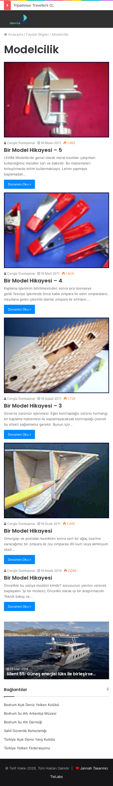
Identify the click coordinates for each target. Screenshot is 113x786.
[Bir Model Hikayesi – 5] (56, 99)
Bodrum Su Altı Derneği (23, 722)
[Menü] (106, 19)
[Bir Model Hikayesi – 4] (56, 230)
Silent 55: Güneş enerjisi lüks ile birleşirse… (51, 674)
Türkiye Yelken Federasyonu (27, 748)
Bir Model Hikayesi (28, 530)
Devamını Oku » (19, 184)
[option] (56, 650)
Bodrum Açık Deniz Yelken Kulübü (31, 705)
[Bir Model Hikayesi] (56, 480)
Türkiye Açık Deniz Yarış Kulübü (29, 739)
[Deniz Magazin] (22, 19)
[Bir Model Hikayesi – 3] (56, 355)
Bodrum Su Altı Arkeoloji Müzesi (30, 713)
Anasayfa (15, 34)
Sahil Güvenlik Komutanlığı (25, 731)
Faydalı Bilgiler (37, 34)
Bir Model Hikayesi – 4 (33, 280)
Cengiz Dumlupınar (20, 143)
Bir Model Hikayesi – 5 (33, 150)
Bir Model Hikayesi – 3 (33, 405)
